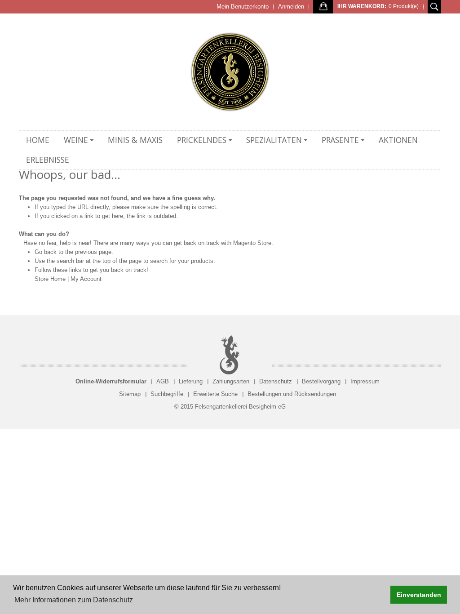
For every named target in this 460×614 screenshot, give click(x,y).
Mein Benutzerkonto (243, 6)
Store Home (50, 279)
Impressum (365, 381)
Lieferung (191, 381)
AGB (162, 381)
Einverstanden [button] (419, 594)
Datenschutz (275, 381)
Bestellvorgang (321, 381)
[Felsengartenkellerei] (230, 71)
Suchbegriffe (166, 394)
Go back (46, 252)
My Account (86, 279)
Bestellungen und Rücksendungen (292, 394)
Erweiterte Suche (215, 394)
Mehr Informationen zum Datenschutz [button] (73, 600)
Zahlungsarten (230, 381)
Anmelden (291, 6)
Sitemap (130, 394)
